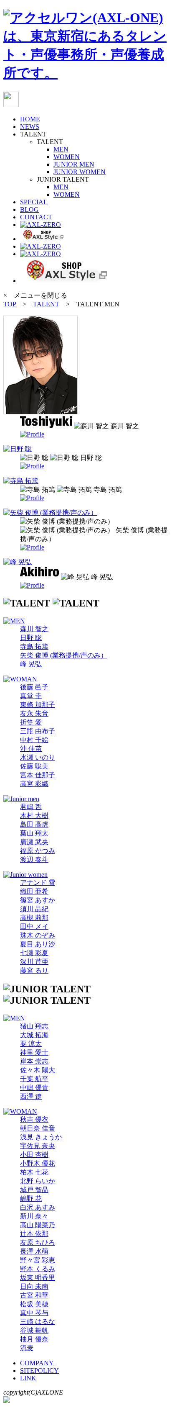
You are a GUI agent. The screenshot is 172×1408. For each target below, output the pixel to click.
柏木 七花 (34, 1172)
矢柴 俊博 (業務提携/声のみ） (63, 655)
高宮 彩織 (34, 783)
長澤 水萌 (34, 1251)
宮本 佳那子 (37, 775)
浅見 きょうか (41, 1137)
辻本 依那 (34, 1233)
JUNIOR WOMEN (79, 171)
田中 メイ (34, 926)
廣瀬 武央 (34, 841)
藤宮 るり (34, 970)
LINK (28, 1378)
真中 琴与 (34, 1312)
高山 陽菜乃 (37, 1224)
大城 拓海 (34, 1034)
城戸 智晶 (34, 1189)
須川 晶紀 (34, 908)
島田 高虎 (34, 824)
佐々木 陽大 (37, 1070)
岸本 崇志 (34, 1061)
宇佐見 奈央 (37, 1145)
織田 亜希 (34, 891)
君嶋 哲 (31, 806)
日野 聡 (31, 637)
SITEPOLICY (39, 1370)
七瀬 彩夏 (34, 952)
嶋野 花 (31, 1198)
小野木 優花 (37, 1163)
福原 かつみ (37, 850)
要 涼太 (31, 1043)
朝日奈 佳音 (37, 1128)
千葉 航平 (34, 1078)
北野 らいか (37, 1180)
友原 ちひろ (37, 1242)
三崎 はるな (37, 1321)
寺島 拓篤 (34, 646)
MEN (60, 149)
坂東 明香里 (37, 1277)
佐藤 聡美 (34, 766)
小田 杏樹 (34, 1154)
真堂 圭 (31, 695)
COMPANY (37, 1363)
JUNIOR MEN (73, 164)
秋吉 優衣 (34, 1119)
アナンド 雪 (37, 882)
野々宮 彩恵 (37, 1260)
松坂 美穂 (34, 1304)
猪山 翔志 (34, 1026)
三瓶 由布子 (37, 731)
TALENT (46, 304)
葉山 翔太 (34, 833)
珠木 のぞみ (37, 935)
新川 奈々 (34, 1216)
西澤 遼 (31, 1096)
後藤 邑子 (34, 687)
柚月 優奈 (34, 1339)
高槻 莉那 (34, 917)
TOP (9, 304)
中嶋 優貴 (34, 1087)
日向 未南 (34, 1286)
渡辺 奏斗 (34, 859)
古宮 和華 (34, 1295)
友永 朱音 (34, 713)
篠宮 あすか (37, 900)
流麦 (26, 1347)
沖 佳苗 (31, 748)
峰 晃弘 (31, 664)
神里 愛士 (34, 1052)
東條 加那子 (37, 704)
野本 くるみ (37, 1268)
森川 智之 (34, 628)
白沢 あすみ (37, 1207)
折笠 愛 (31, 722)
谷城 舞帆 (34, 1330)
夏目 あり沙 (37, 944)
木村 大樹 (34, 815)
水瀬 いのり (37, 757)
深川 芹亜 (34, 961)
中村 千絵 (34, 739)
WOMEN (66, 156)
